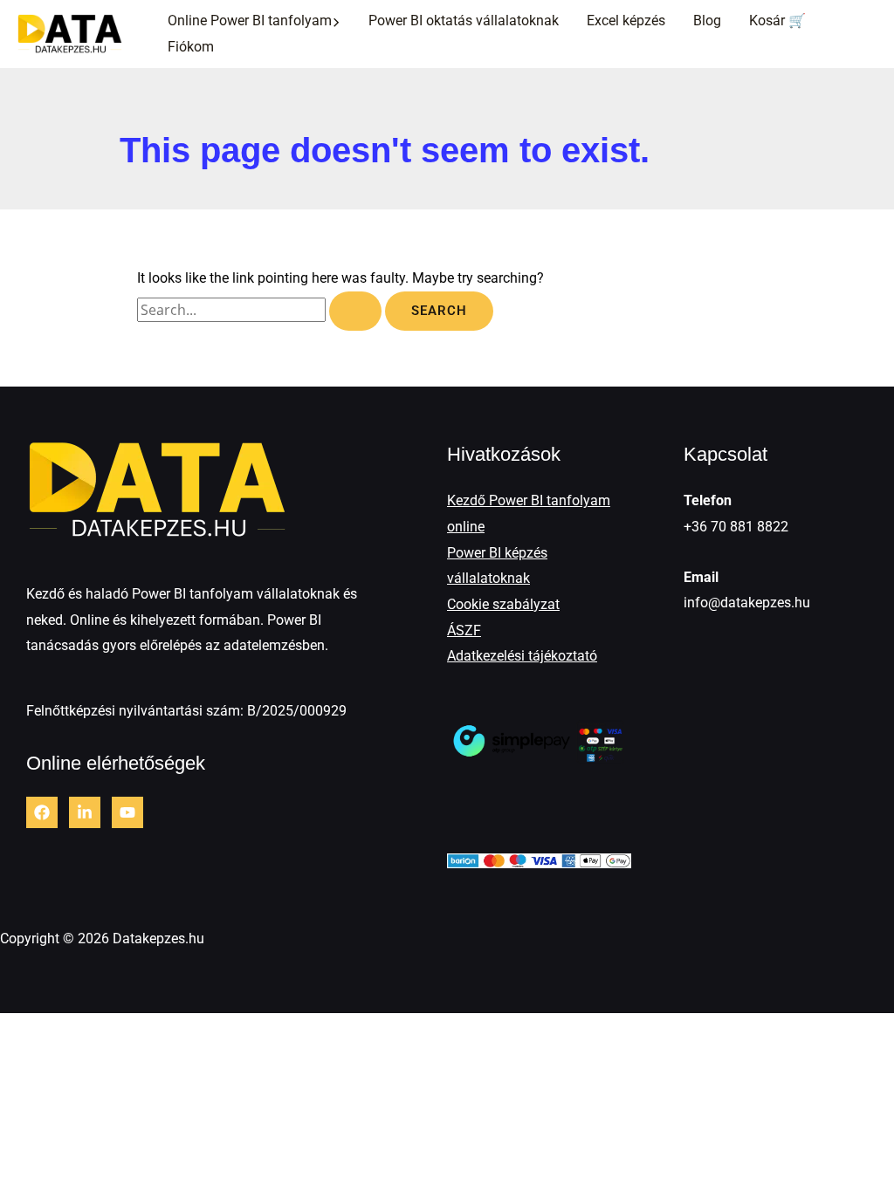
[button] (336, 21)
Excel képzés (626, 20)
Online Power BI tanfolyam (250, 20)
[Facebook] (42, 812)
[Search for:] (261, 310)
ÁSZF (464, 630)
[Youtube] (127, 812)
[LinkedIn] (84, 812)
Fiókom (191, 46)
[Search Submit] (355, 311)
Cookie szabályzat (503, 604)
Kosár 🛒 (777, 20)
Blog (707, 20)
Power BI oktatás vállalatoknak (463, 20)
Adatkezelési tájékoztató (522, 655)
